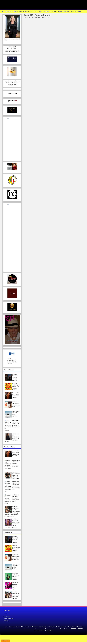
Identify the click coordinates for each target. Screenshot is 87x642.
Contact (77, 11)
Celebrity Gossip (18, 11)
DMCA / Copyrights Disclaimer (9, 618)
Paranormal (66, 11)
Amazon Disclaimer (7, 616)
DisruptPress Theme (49, 630)
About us (5, 614)
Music (47, 11)
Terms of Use (73, 628)
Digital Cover (9, 11)
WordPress (41, 630)
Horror (60, 11)
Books (72, 11)
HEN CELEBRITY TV (27, 11)
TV (44, 11)
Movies (40, 11)
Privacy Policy (6, 620)
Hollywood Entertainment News (18, 626)
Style (35, 11)
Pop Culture (53, 11)
